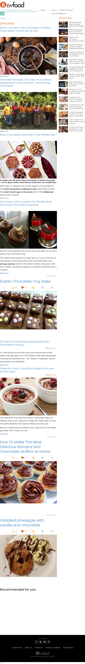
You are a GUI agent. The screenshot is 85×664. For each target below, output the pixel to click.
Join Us (54, 10)
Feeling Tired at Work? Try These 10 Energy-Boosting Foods (76, 99)
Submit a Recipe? (66, 10)
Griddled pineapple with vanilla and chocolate (22, 523)
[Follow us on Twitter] (40, 642)
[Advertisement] (28, 611)
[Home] (12, 5)
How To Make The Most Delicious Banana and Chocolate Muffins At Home (25, 446)
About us (28, 648)
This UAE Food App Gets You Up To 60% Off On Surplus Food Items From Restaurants (76, 61)
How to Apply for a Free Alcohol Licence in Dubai (77, 121)
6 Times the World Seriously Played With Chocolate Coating (24, 343)
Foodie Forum (17, 648)
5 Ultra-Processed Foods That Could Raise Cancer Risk (76, 114)
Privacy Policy (68, 648)
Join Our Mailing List (59, 13)
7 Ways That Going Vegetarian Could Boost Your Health (76, 129)
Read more (4, 76)
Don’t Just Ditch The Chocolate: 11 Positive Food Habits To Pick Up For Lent (25, 29)
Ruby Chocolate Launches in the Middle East (27, 134)
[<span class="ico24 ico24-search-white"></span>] (2, 13)
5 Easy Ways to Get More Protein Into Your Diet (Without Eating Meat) (76, 107)
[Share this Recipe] (33, 287)
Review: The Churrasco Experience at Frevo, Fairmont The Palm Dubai (76, 39)
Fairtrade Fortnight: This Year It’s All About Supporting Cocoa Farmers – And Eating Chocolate (25, 83)
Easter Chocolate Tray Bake (25, 281)
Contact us (39, 648)
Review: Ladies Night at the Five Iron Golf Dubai (76, 76)
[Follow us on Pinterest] (49, 642)
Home (3, 18)
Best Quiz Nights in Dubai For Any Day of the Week (77, 84)
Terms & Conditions (53, 648)
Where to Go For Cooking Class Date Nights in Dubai (76, 91)
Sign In (43, 10)
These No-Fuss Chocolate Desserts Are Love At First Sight (27, 370)
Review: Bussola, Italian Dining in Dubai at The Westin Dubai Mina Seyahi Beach (76, 24)
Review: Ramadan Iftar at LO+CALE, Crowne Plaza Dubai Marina (76, 32)
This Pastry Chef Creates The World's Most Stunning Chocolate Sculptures (26, 203)
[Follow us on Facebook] (36, 642)
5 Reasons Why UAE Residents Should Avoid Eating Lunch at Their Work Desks (76, 69)
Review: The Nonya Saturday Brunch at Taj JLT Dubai (76, 54)
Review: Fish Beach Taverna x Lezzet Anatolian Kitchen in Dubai (76, 46)
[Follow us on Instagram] (44, 642)
